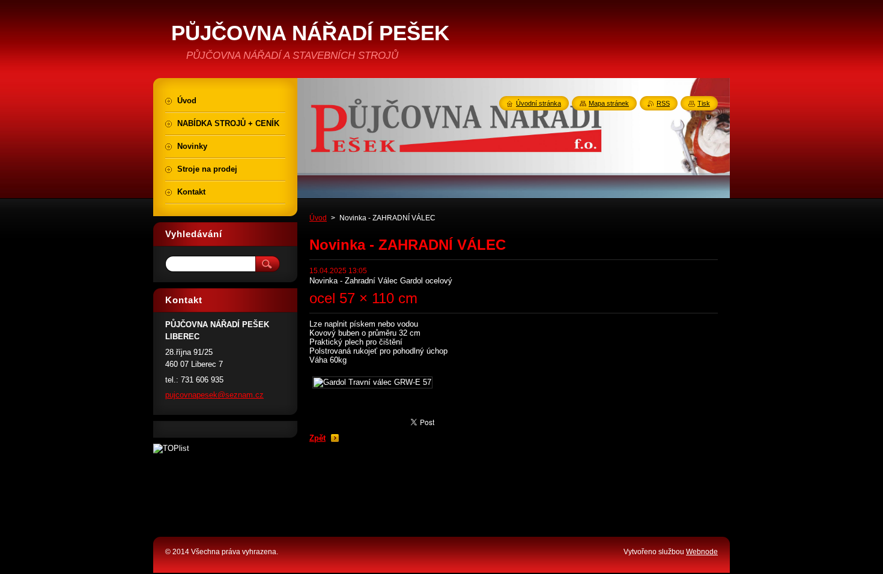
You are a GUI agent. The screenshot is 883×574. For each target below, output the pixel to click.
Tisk (703, 103)
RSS (663, 103)
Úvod (318, 218)
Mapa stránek (609, 103)
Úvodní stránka (538, 103)
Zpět (317, 438)
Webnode (702, 551)
